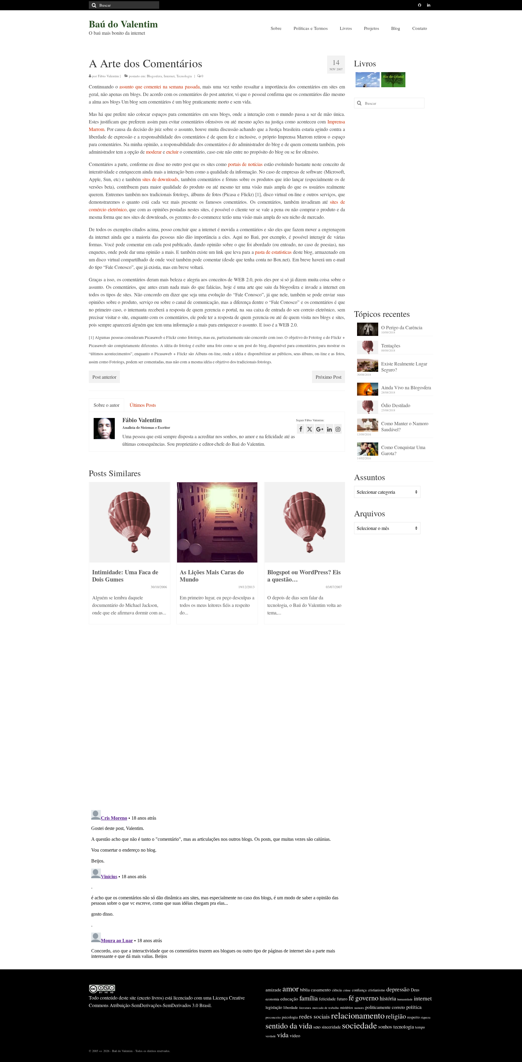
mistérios (346, 1007)
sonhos (385, 1026)
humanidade (405, 999)
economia (272, 999)
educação (289, 999)
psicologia (290, 1017)
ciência (337, 989)
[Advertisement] (393, 207)
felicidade (327, 999)
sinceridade (331, 1027)
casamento (321, 990)
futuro (342, 999)
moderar (154, 151)
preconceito (273, 1017)
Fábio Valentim (108, 76)
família (308, 997)
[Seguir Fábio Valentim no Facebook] (300, 429)
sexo (317, 1027)
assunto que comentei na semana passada (159, 86)
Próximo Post (328, 377)
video (295, 1035)
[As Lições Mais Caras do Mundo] (217, 522)
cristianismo (376, 989)
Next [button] (339, 563)
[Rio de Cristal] (392, 79)
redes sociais (314, 1016)
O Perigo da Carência (401, 327)
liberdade (290, 1007)
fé (351, 998)
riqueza (425, 1017)
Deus (415, 990)
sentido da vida (289, 1025)
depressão (398, 989)
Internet (169, 76)
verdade (271, 1036)
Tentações (390, 345)
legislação (274, 1007)
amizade (273, 990)
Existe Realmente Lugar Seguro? (404, 366)
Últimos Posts (143, 405)
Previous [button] (94, 563)
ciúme (347, 990)
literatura (305, 1008)
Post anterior (104, 377)
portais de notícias (245, 164)
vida (282, 1034)
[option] (129, 556)
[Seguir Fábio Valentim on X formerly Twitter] (309, 429)
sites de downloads (160, 179)
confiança (359, 990)
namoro (359, 1008)
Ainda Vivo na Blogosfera (406, 387)
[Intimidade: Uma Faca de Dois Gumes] (129, 522)
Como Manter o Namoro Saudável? (404, 426)
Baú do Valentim (123, 24)
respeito (413, 1017)
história (388, 998)
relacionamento (358, 1015)
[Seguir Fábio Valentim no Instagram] (338, 429)
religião (396, 1016)
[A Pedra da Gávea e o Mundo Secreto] (367, 79)
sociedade (359, 1025)
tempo (420, 1027)
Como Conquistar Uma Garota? (403, 450)
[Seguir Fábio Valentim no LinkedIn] (329, 429)
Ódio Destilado (395, 405)
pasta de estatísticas (273, 252)
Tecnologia (184, 76)
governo (367, 998)
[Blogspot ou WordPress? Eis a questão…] (304, 522)
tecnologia (403, 1026)
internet (423, 998)
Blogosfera (154, 76)
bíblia (305, 990)
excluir (172, 151)
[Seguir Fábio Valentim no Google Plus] (320, 429)
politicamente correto (385, 1007)
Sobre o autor (106, 405)
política (413, 1006)
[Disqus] (217, 726)
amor (290, 988)
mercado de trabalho (325, 1008)
